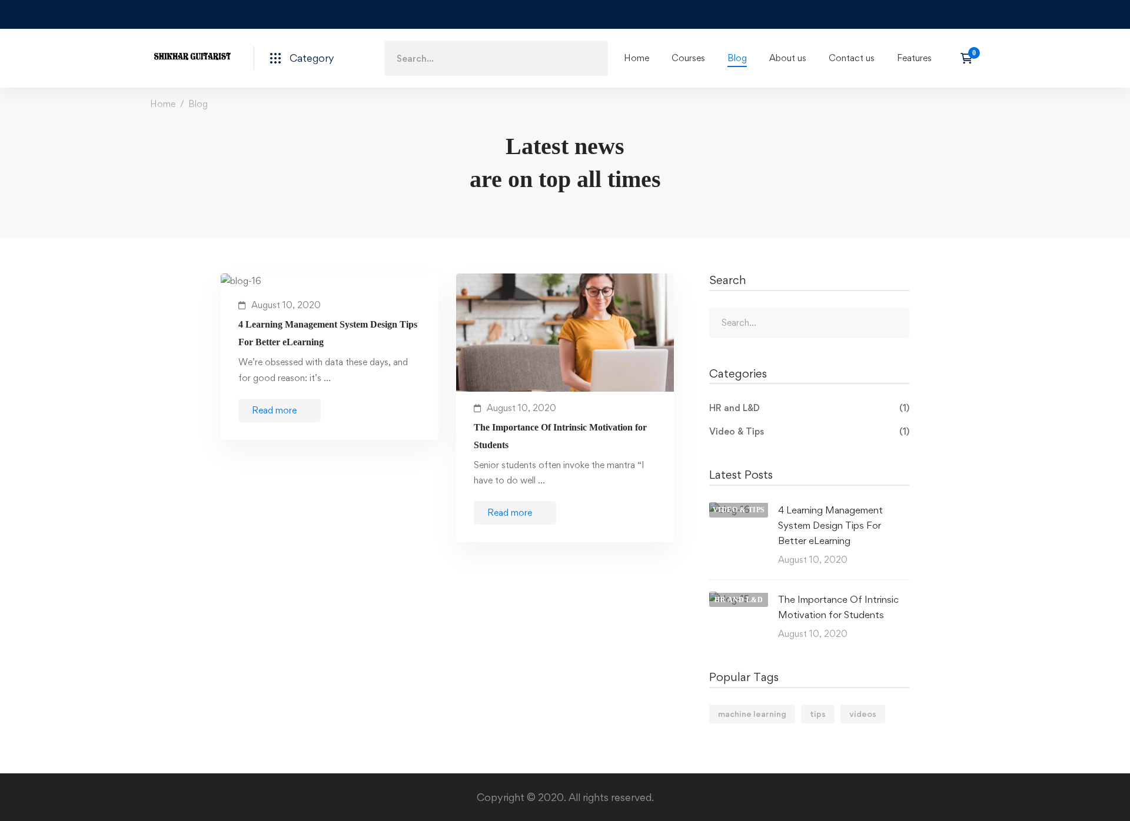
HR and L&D (809, 407)
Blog (198, 103)
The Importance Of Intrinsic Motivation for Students (560, 436)
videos (862, 714)
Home (162, 103)
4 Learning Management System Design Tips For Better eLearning (327, 333)
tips (818, 714)
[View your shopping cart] (970, 58)
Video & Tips (809, 431)
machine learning (752, 714)
